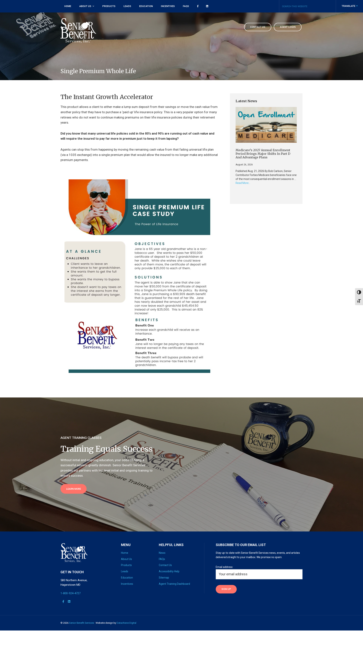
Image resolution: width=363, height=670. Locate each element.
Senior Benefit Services (81, 622)
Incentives (127, 583)
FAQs (162, 559)
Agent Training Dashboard (174, 583)
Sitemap (164, 577)
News (162, 552)
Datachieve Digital (126, 622)
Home (124, 552)
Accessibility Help (169, 571)
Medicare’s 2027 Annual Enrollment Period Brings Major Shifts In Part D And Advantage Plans (263, 153)
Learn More (73, 488)
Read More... (243, 183)
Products (126, 565)
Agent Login (288, 27)
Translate (349, 6)
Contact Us (165, 565)
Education (127, 577)
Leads (124, 571)
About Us (126, 559)
